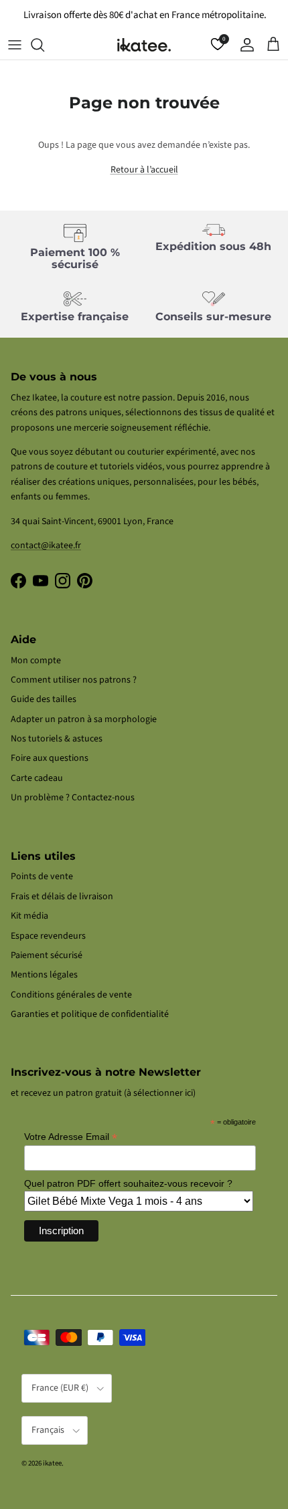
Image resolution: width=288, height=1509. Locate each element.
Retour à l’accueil (144, 170)
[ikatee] (144, 44)
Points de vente (42, 876)
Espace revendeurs (48, 936)
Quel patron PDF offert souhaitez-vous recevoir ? (128, 1183)
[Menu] (14, 45)
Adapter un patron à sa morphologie (84, 719)
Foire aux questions (49, 758)
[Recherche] (44, 45)
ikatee (52, 1463)
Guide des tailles (43, 699)
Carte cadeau (37, 778)
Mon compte (36, 660)
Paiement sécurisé (46, 955)
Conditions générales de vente (71, 995)
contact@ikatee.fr (46, 545)
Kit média (29, 916)
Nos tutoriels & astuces (56, 738)
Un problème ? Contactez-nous (73, 797)
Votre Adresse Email (70, 1137)
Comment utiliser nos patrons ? (74, 680)
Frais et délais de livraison (62, 896)
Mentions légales (44, 974)
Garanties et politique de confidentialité (90, 1014)
